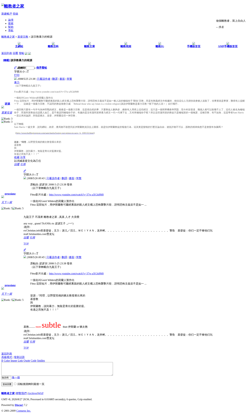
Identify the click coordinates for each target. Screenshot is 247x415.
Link (20, 360)
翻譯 (55, 78)
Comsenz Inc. (23, 410)
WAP (41, 393)
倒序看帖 (41, 67)
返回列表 (6, 53)
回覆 (15, 53)
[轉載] (6, 60)
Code (33, 360)
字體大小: (20, 71)
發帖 (21, 53)
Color (7, 360)
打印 (16, 75)
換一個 (16, 377)
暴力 (16, 82)
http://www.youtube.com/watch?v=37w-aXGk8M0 (76, 194)
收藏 (16, 157)
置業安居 (6, 112)
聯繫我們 (21, 393)
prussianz (10, 193)
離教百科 (53, 46)
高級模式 (6, 357)
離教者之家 (8, 36)
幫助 (10, 27)
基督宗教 (22, 36)
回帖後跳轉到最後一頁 (30, 384)
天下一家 (6, 202)
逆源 (7, 103)
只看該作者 (43, 78)
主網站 (19, 46)
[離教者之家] (12, 6)
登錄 (15, 13)
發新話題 (19, 357)
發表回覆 (7, 384)
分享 (23, 157)
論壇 (10, 19)
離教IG (160, 46)
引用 (23, 164)
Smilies (41, 360)
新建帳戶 (6, 13)
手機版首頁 (193, 46)
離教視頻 (125, 46)
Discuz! (19, 405)
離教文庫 (89, 46)
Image (14, 360)
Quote (27, 360)
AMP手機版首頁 (228, 46)
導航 (10, 30)
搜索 (10, 23)
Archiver (32, 393)
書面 (62, 78)
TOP (26, 243)
